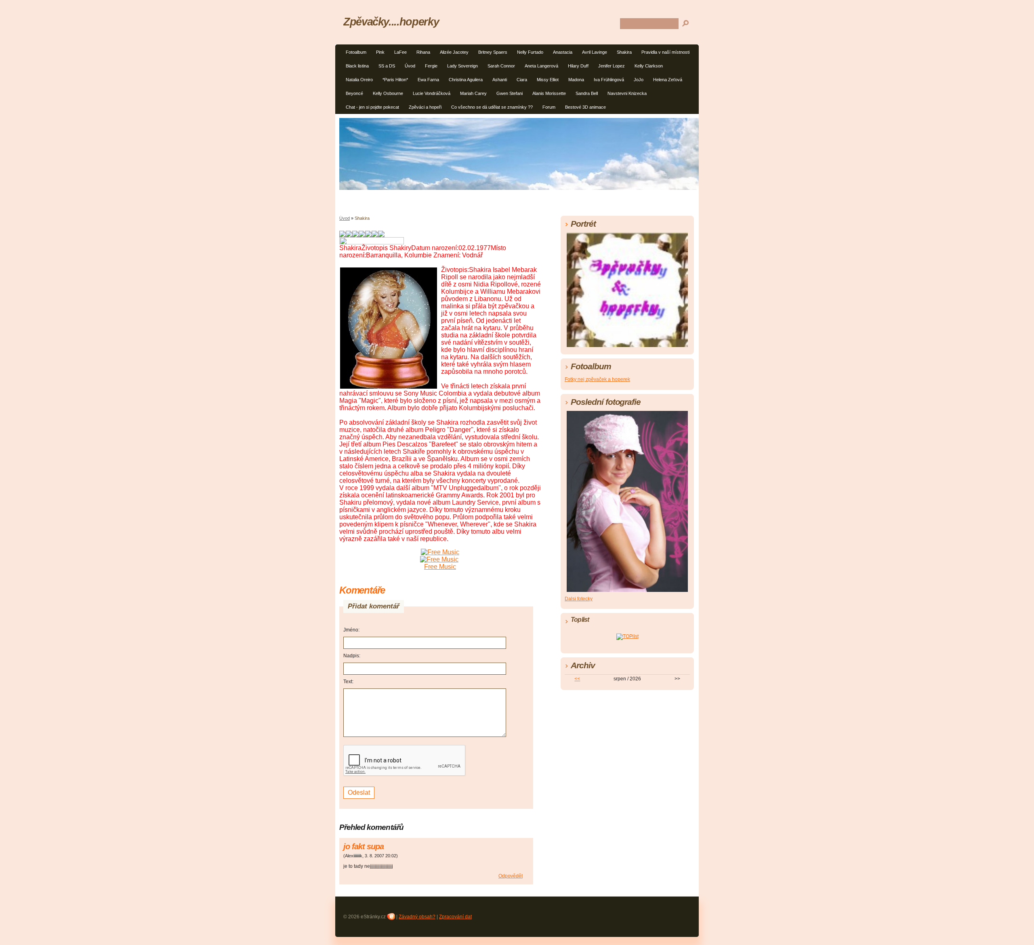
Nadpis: (351, 656)
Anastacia (562, 52)
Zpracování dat (455, 917)
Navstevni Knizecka (627, 93)
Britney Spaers (492, 52)
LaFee (400, 52)
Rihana (423, 52)
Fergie (431, 65)
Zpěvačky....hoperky (391, 21)
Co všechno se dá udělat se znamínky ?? (492, 107)
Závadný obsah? (417, 917)
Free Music (440, 566)
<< (577, 679)
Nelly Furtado (530, 52)
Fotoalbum (356, 52)
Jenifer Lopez (611, 65)
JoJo (638, 79)
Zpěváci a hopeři (425, 107)
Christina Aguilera (466, 79)
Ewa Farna (428, 79)
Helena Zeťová (667, 79)
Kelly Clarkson (649, 65)
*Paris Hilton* (395, 79)
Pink (380, 52)
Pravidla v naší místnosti (665, 52)
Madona (576, 79)
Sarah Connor (501, 65)
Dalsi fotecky (579, 599)
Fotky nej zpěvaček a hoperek (597, 379)
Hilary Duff (578, 65)
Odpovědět (510, 876)
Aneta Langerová (541, 65)
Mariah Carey (473, 93)
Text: (348, 681)
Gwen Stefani (509, 93)
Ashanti (499, 79)
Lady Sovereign (462, 65)
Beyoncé (354, 93)
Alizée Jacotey (454, 52)
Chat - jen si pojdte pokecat (372, 107)
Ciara (522, 79)
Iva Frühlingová (609, 79)
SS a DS (386, 65)
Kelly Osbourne (388, 93)
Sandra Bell (587, 93)
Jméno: (351, 630)
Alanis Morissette (549, 93)
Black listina (357, 65)
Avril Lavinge (594, 52)
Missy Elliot (548, 79)
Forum (548, 107)
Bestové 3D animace (585, 107)
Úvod (410, 65)
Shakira (624, 52)
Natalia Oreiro (359, 79)
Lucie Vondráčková (431, 93)
